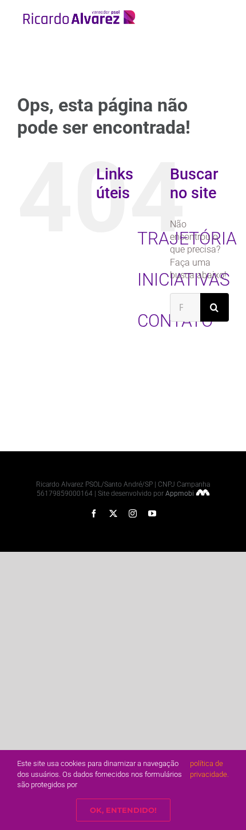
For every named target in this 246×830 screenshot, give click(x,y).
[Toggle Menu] (221, 17)
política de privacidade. (209, 768)
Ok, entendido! (123, 810)
